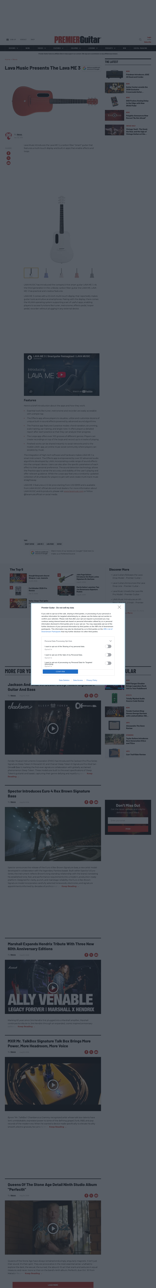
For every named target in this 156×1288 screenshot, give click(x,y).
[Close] (120, 608)
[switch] (108, 646)
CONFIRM (60, 672)
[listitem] (78, 641)
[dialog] (78, 644)
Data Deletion (64, 680)
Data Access (78, 680)
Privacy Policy (92, 680)
